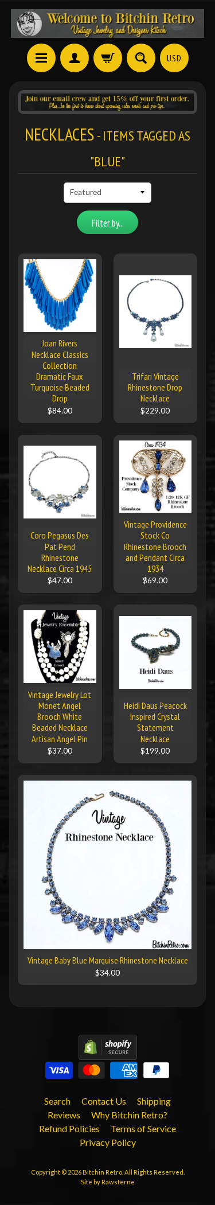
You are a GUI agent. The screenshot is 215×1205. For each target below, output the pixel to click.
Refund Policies (69, 1128)
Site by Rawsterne (108, 1181)
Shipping (154, 1100)
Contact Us (103, 1100)
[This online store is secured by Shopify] (108, 1052)
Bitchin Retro (102, 1172)
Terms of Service (143, 1128)
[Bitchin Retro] (108, 23)
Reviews (64, 1114)
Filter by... (108, 223)
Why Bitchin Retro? (129, 1114)
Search (57, 1100)
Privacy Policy (108, 1142)
